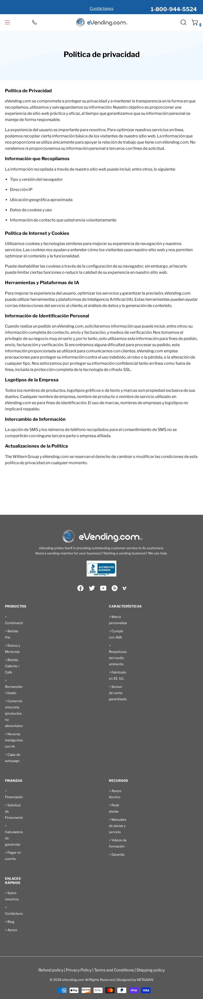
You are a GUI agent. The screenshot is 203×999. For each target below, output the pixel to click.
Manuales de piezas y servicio (117, 825)
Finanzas (13, 781)
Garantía (117, 854)
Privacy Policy (79, 970)
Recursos (118, 781)
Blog (10, 922)
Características (125, 606)
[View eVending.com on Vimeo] (124, 589)
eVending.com (73, 980)
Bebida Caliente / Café (12, 666)
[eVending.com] (101, 22)
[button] (182, 22)
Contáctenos (15, 913)
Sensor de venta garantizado (118, 693)
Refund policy (50, 970)
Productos (15, 606)
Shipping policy (150, 970)
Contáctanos (101, 8)
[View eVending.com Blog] (114, 588)
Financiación (14, 797)
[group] (101, 7)
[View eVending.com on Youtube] (103, 588)
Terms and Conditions (114, 970)
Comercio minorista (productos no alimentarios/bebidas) (21, 713)
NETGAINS (145, 980)
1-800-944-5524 (174, 9)
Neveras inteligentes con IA (14, 740)
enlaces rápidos (13, 881)
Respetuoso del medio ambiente (118, 658)
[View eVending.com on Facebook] (80, 588)
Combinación (15, 623)
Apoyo (12, 930)
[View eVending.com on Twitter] (92, 588)
